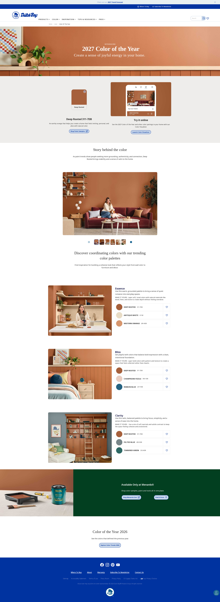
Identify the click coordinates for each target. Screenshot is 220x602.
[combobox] (198, 18)
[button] (131, 242)
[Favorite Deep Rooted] (84, 91)
